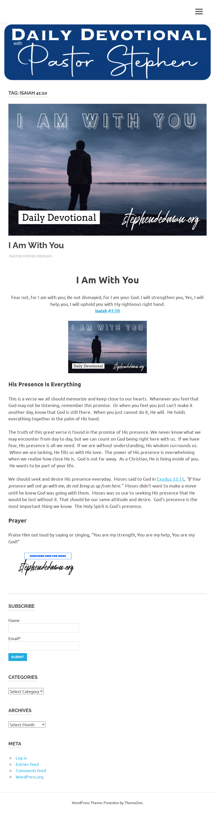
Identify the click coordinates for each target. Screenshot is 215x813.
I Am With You (36, 245)
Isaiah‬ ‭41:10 (107, 310)
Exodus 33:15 (170, 478)
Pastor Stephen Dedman (30, 256)
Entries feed (27, 764)
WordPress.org (30, 776)
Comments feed (31, 770)
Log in (21, 757)
